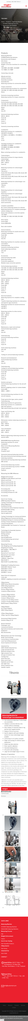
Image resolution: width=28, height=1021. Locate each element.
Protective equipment (7, 261)
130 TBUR (4, 214)
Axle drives (4, 61)
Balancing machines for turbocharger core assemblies (13, 182)
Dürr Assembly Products (7, 943)
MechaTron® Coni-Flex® (8, 553)
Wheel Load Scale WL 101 (8, 482)
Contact (14, 1007)
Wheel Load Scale (6, 480)
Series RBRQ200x (6, 223)
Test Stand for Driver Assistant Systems (12, 508)
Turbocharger (5, 448)
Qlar (2, 934)
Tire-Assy (4, 449)
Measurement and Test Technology (11, 636)
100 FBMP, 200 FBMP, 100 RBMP (10, 68)
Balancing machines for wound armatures (13, 304)
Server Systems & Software (9, 643)
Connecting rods (5, 63)
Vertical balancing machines (9, 102)
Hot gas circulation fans (8, 655)
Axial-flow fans (5, 658)
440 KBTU (4, 306)
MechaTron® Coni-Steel (7, 555)
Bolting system (5, 534)
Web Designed (22, 1011)
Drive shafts (4, 220)
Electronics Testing (6, 511)
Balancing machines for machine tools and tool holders (13, 243)
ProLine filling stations (7, 589)
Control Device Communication (10, 639)
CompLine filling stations (8, 591)
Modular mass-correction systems (11, 263)
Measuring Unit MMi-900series (10, 473)
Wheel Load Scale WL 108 (8, 485)
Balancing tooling (6, 259)
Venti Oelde (4, 953)
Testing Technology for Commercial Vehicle (13, 516)
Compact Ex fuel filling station (9, 600)
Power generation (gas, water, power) (12, 399)
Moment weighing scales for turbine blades (13, 387)
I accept (2, 1020)
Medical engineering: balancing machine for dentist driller (13, 436)
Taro (2, 252)
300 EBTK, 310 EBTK (7, 133)
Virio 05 (3, 111)
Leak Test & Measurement (8, 641)
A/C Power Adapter (6, 608)
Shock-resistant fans (7, 665)
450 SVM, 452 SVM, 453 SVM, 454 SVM (12, 106)
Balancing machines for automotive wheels (13, 83)
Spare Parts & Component (8, 575)
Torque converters (6, 87)
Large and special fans (7, 650)
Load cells (4, 577)
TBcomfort (4, 171)
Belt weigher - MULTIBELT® (9, 549)
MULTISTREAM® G (6, 556)
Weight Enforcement (7, 477)
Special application (6, 513)
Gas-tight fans (5, 664)
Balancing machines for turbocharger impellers (11, 191)
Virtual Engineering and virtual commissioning (10, 540)
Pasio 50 (3, 123)
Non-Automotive (6, 632)
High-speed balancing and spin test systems (13, 408)
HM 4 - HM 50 (5, 162)
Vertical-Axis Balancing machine (10, 465)
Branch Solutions (6, 623)
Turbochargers (6, 27)
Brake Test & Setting (7, 637)
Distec (3, 92)
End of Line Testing (6, 499)
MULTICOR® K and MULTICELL (9, 562)
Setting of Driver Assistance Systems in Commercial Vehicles (12, 522)
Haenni (3, 939)
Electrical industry (6, 296)
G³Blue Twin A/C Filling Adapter (10, 615)
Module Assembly (6, 532)
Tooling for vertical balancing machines (12, 355)
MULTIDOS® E (5, 551)
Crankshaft (4, 444)
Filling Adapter (5, 607)
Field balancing (5, 245)
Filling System (5, 582)
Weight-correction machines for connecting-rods (14, 65)
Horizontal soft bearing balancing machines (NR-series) (13, 460)
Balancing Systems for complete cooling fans (12, 298)
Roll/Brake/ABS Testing (7, 509)
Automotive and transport (10, 25)
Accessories (4, 256)
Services (23, 1005)
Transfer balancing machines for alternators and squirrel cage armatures (13, 302)
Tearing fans (4, 657)
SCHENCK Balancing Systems (10, 23)
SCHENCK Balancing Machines (9, 927)
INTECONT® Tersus (6, 570)
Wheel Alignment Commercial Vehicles (12, 518)
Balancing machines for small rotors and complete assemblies (12, 232)
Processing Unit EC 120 (7, 491)
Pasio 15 (3, 119)
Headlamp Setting (6, 506)
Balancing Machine (17, 22)
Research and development (9, 358)
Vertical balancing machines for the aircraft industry (13, 385)
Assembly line (5, 82)
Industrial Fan (5, 646)
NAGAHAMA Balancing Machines (10, 440)
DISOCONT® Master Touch (8, 567)
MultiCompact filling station (9, 603)
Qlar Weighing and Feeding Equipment (12, 546)
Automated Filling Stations (8, 618)
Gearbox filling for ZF (7, 620)
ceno (2, 138)
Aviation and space (6, 382)
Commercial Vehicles (7, 627)
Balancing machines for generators (11, 403)
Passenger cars (5, 625)
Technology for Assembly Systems (11, 530)
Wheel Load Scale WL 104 (8, 484)
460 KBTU (4, 308)
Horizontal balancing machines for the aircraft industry (12, 395)
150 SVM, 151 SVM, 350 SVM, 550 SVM (12, 90)
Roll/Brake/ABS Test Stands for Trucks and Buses (13, 526)
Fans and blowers (6, 429)
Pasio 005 (4, 235)
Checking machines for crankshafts (11, 144)
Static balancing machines (8, 249)
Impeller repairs (5, 667)
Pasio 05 (3, 118)
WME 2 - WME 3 (5, 391)
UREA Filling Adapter (7, 610)
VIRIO (2, 109)
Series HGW (4, 221)
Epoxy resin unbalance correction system (12, 213)
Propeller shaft (5, 451)
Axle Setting (4, 535)
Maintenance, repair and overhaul (10, 327)
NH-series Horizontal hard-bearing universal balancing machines (13, 457)
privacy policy (19, 1018)
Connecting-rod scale (7, 73)
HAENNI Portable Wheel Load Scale (11, 478)
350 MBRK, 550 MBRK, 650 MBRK (10, 147)
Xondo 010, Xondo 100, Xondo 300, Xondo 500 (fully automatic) (14, 198)
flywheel (3, 470)
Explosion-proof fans (7, 662)
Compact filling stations (8, 594)
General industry (5, 230)
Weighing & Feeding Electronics (10, 565)
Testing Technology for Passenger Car (12, 502)
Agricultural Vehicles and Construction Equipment (12, 630)
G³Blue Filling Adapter (7, 613)
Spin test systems (6, 406)
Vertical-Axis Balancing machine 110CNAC (13, 466)
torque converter (6, 468)
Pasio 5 (3, 121)
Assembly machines (6, 80)
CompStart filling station (8, 596)
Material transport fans (8, 651)
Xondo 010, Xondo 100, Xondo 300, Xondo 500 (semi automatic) (14, 201)
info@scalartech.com (10, 986)
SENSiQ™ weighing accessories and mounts (13, 579)
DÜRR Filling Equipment (7, 586)
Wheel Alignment (6, 504)
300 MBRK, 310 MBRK (7, 145)
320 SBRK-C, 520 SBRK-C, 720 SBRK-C (11, 135)
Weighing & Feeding (7, 548)
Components (4, 100)
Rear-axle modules (6, 226)
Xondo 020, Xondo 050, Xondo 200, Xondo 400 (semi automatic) (14, 177)
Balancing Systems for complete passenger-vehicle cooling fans (14, 210)
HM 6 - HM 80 (5, 283)
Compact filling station (7, 598)
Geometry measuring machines (10, 95)
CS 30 (2, 140)
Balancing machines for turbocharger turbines (11, 168)
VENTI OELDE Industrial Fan (9, 648)
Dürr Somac (4, 948)
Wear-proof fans (6, 660)
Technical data (5, 793)
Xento (3, 187)
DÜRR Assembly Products (8, 501)
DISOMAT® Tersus (6, 572)
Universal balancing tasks (8, 257)
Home (2, 22)
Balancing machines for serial (9, 442)
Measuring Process (6, 544)
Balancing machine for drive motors (11, 311)
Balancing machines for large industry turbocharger (12, 158)
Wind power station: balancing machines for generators (13, 421)
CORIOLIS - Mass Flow (7, 558)
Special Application (6, 537)
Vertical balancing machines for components (14, 88)
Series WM (4, 389)
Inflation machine (6, 78)
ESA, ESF (3, 251)
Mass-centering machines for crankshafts (13, 152)
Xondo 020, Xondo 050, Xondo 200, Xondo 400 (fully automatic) (14, 174)
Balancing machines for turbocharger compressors (11, 194)
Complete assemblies (7, 206)
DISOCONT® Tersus (6, 569)
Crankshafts (4, 130)
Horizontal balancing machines (10, 114)
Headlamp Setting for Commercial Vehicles (13, 520)
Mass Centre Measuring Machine (10, 446)
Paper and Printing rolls (8, 411)
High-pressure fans (6, 653)
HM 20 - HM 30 (5, 116)
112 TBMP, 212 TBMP (7, 70)
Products (8, 22)
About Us (10, 1005)
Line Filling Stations (6, 588)
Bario (2, 137)
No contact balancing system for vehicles (13, 207)
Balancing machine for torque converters (12, 97)
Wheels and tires (6, 76)
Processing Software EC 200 (9, 492)
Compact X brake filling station (10, 601)
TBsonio (3, 185)
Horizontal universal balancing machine (12, 454)
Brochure (3, 796)
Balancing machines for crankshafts (11, 131)
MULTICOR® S (5, 560)
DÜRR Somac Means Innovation (10, 584)
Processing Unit (5, 489)
